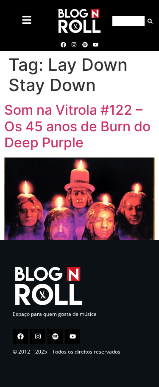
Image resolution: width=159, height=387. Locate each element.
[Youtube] (95, 44)
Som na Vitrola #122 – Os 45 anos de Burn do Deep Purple (77, 126)
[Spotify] (85, 44)
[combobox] (128, 21)
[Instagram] (74, 44)
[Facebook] (63, 44)
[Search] (149, 21)
